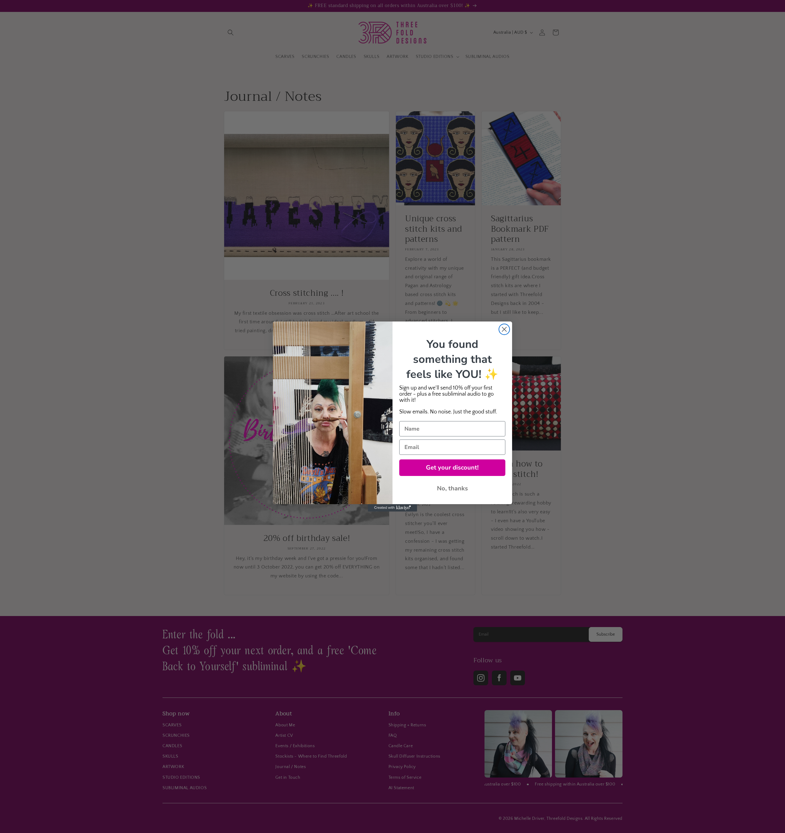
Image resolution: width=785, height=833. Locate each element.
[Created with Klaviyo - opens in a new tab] (392, 508)
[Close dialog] (504, 329)
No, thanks (452, 488)
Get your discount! (452, 467)
